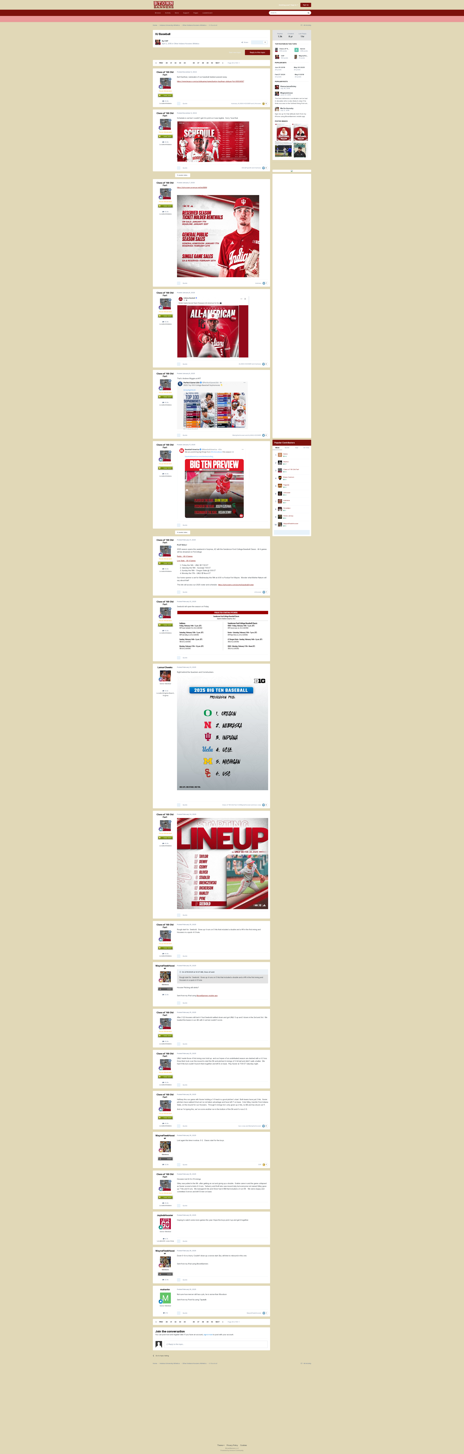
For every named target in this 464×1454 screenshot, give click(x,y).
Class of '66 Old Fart (165, 73)
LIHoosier (257, 103)
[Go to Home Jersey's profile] (280, 517)
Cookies (243, 1445)
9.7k (166, 1239)
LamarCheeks (165, 667)
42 (175, 63)
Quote (185, 103)
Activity (167, 13)
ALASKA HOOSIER (244, 103)
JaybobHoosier (165, 1215)
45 (189, 63)
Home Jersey (288, 516)
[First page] (156, 63)
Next (218, 63)
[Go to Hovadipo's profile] (280, 509)
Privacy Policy (232, 1445)
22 (285, 495)
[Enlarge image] (218, 236)
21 (285, 503)
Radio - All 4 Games (185, 556)
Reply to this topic (257, 52)
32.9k (166, 995)
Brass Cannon (288, 477)
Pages (195, 13)
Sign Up (306, 5)
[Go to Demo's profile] (280, 455)
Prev (161, 63)
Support (186, 13)
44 (185, 63)
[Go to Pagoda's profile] (280, 486)
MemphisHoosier (238, 435)
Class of (207, 972)
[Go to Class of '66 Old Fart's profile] (165, 83)
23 (285, 487)
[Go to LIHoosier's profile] (280, 493)
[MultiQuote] (178, 103)
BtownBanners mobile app (207, 996)
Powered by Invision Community (232, 1450)
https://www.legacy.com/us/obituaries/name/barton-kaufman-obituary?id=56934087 (210, 81)
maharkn (165, 1289)
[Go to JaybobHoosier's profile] (165, 1223)
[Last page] (223, 63)
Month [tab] (287, 448)
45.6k (166, 101)
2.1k (166, 1313)
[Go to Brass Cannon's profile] (280, 478)
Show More (292, 532)
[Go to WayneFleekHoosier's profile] (165, 976)
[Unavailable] (213, 141)
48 (203, 63)
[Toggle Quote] (180, 972)
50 (212, 63)
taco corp (257, 805)
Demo (285, 454)
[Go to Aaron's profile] (296, 50)
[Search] (308, 13)
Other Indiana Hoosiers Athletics (186, 44)
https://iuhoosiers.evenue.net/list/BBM (192, 187)
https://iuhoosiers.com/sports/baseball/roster (236, 585)
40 (167, 63)
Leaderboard (207, 13)
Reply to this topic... (176, 1344)
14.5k (166, 691)
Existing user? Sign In (288, 5)
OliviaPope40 (246, 168)
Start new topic (235, 52)
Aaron (302, 49)
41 (171, 63)
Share (245, 42)
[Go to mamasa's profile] (280, 501)
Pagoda (286, 485)
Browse (158, 13)
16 (285, 518)
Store (177, 13)
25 (285, 479)
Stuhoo (286, 462)
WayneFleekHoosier (165, 967)
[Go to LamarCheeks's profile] (165, 675)
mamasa (234, 103)
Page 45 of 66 (233, 63)
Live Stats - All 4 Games (186, 561)
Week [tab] (277, 448)
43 (180, 63)
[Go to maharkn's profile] (165, 1298)
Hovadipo (286, 508)
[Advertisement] (291, 267)
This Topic (299, 13)
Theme (220, 1445)
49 (207, 63)
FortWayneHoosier (244, 805)
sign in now (208, 1335)
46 (194, 63)
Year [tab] (296, 448)
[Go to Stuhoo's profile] (280, 463)
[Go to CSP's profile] (158, 42)
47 (198, 63)
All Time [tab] (306, 448)
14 (285, 526)
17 (285, 510)
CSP (166, 41)
